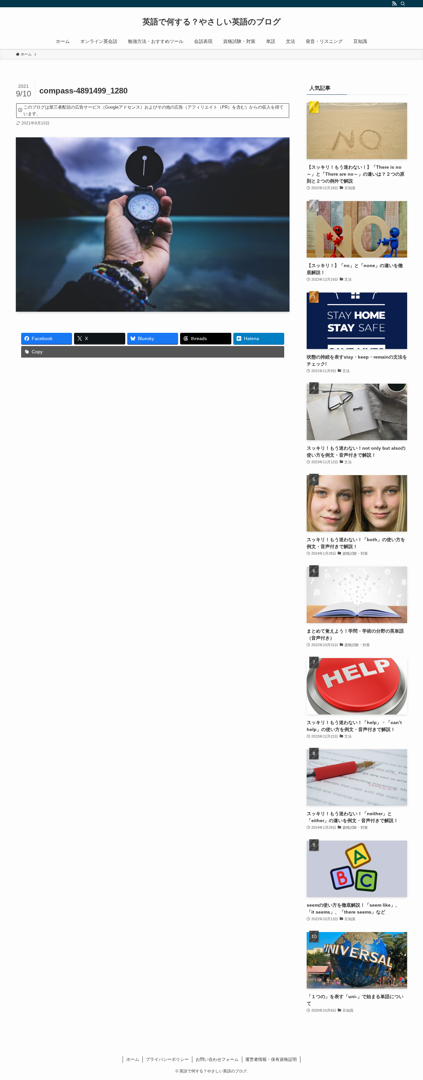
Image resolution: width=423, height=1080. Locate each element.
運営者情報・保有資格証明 (271, 1059)
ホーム (132, 1059)
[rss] (394, 3)
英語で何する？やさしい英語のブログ (211, 22)
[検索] (403, 3)
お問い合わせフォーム (217, 1059)
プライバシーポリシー (167, 1059)
